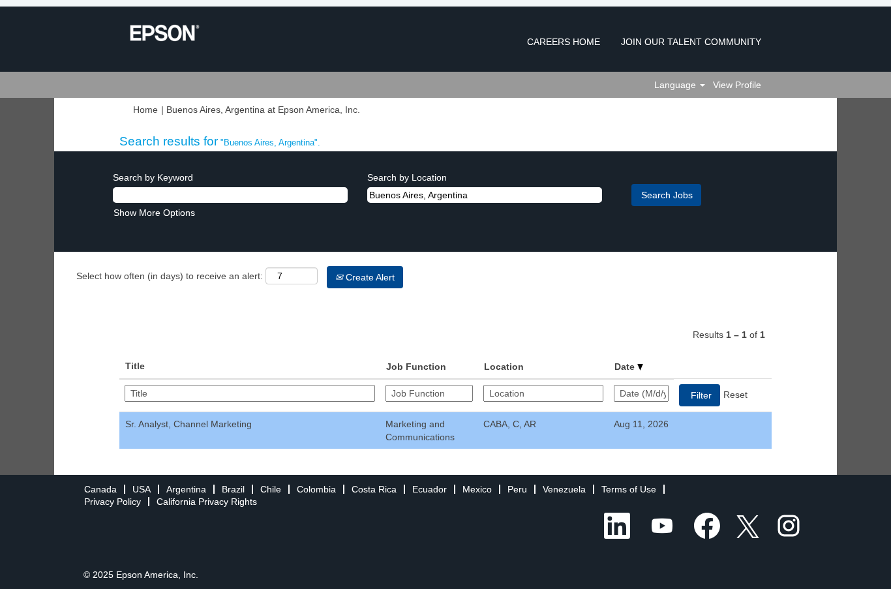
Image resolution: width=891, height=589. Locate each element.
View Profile (737, 85)
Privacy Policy (112, 501)
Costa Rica (374, 489)
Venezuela (564, 489)
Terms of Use (628, 489)
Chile (270, 489)
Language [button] (676, 85)
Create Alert (369, 277)
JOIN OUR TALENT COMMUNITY (691, 42)
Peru (517, 489)
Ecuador (429, 489)
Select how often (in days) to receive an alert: (169, 276)
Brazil (233, 489)
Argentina (186, 489)
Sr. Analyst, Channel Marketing (188, 424)
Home (145, 109)
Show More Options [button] (154, 212)
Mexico (477, 489)
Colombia (316, 489)
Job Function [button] (416, 366)
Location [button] (504, 366)
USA (141, 489)
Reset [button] (735, 394)
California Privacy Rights (207, 501)
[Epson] (164, 33)
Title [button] (135, 366)
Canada (100, 489)
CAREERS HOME (563, 42)
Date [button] (625, 366)
